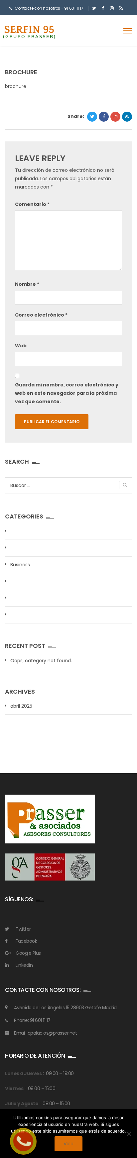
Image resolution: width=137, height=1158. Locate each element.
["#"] (93, 8)
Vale (68, 1143)
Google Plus (28, 953)
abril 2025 (21, 706)
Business (20, 564)
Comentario (32, 204)
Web (21, 345)
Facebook (26, 941)
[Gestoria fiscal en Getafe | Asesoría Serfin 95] (29, 31)
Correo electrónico (41, 315)
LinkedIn (24, 965)
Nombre (27, 284)
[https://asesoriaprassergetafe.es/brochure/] (115, 117)
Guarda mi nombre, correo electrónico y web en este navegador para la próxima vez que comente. (66, 393)
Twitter (23, 929)
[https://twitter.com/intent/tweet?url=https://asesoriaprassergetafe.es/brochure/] (92, 117)
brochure (15, 86)
